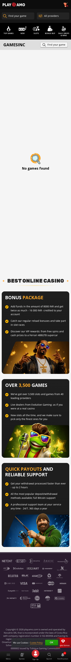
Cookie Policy (36, 642)
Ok (51, 642)
